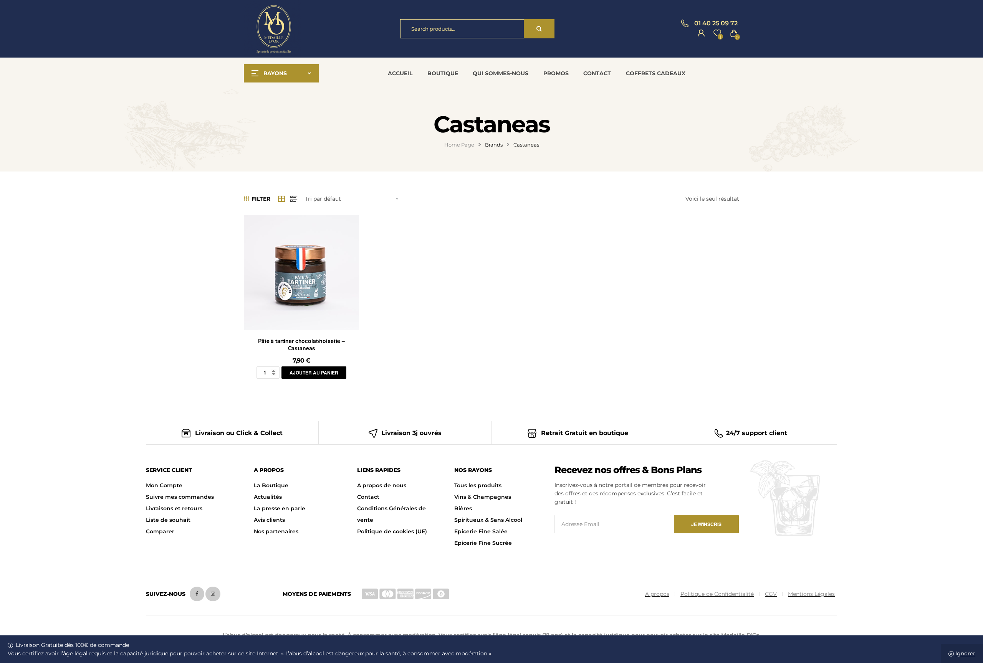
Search (539, 28)
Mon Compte (164, 485)
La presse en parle (279, 508)
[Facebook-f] (197, 594)
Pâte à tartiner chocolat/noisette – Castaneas (301, 344)
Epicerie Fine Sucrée (483, 542)
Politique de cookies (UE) (392, 531)
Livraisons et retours (174, 508)
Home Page (459, 145)
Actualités (268, 496)
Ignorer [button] (965, 653)
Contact (368, 496)
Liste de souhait (168, 519)
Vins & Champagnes (482, 496)
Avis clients (269, 519)
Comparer (160, 531)
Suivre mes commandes (180, 496)
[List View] (293, 199)
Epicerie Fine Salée (481, 531)
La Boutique (271, 485)
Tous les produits (477, 485)
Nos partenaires (276, 531)
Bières (463, 508)
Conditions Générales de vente (391, 514)
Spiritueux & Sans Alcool (488, 519)
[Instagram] (212, 594)
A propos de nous (381, 485)
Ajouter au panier (314, 372)
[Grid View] (281, 199)
